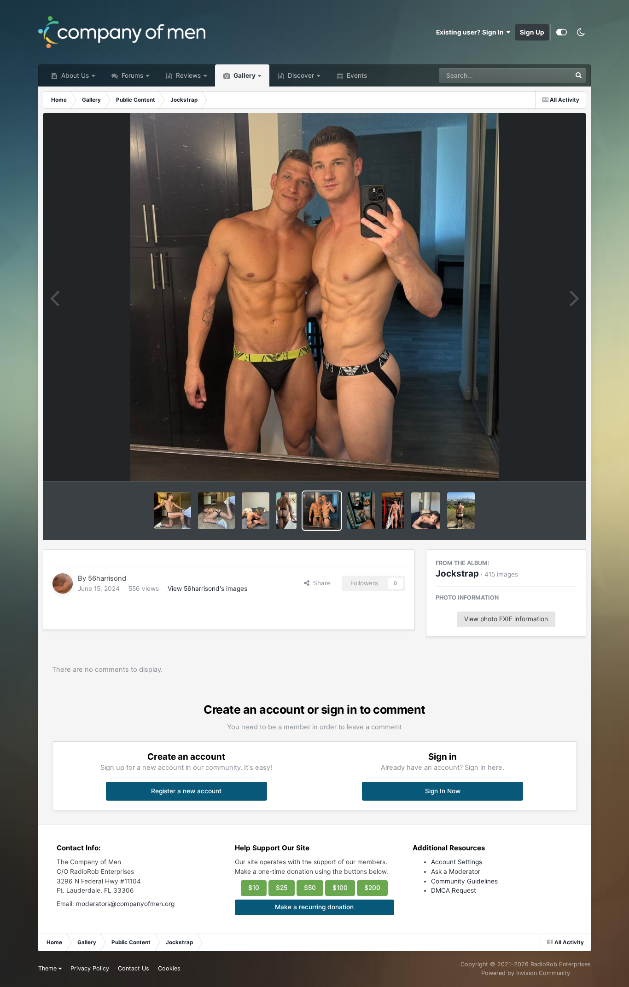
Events (356, 75)
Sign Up (532, 32)
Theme (48, 968)
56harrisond (107, 578)
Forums (131, 75)
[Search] (578, 75)
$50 (310, 887)
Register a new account (186, 791)
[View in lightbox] (314, 297)
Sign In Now (442, 791)
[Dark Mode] (581, 32)
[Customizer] (561, 32)
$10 (253, 887)
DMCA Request (453, 890)
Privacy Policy (89, 968)
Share (320, 583)
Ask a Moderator (455, 871)
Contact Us (133, 968)
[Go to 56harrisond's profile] (62, 583)
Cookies (169, 968)
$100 (340, 887)
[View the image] (172, 510)
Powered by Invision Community (525, 973)
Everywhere (542, 75)
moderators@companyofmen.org (125, 903)
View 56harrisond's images (207, 588)
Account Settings (456, 862)
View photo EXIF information (506, 619)
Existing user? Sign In (471, 32)
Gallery (244, 75)
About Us (74, 75)
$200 (372, 887)
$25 (281, 887)
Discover (300, 75)
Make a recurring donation (314, 907)
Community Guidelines (464, 881)
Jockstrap (457, 573)
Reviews (187, 75)
